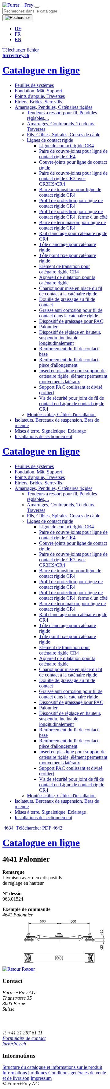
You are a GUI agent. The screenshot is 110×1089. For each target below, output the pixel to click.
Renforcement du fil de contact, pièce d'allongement (69, 362)
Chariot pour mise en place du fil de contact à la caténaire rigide (70, 291)
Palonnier (48, 326)
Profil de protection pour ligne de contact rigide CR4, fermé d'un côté (73, 214)
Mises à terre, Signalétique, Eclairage (50, 431)
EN (18, 39)
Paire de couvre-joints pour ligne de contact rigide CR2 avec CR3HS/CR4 (73, 178)
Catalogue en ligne (41, 70)
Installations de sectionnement (43, 436)
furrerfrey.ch (14, 1043)
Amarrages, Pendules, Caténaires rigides (53, 107)
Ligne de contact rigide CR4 (66, 145)
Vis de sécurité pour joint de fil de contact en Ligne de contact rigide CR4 (71, 403)
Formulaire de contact (24, 1038)
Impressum (41, 1078)
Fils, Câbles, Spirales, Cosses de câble (63, 134)
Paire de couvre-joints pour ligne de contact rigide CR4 (73, 153)
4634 (8, 827)
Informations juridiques (24, 1072)
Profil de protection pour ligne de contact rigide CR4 (71, 203)
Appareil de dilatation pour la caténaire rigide (67, 280)
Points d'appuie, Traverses (40, 96)
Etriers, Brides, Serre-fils (38, 101)
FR (18, 34)
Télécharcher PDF (34, 827)
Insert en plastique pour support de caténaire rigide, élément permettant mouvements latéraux (73, 376)
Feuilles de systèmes (34, 85)
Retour (27, 969)
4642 (58, 827)
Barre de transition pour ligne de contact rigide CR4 (70, 192)
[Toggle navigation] (37, 7)
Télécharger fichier (20, 49)
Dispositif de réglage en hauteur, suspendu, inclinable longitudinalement (70, 338)
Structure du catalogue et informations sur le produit (52, 1067)
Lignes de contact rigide (50, 140)
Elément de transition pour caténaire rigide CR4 (64, 269)
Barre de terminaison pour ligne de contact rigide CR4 (72, 225)
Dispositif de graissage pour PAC (71, 321)
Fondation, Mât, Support (38, 90)
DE (18, 28)
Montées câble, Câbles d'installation (61, 414)
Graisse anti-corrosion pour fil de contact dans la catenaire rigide (70, 313)
